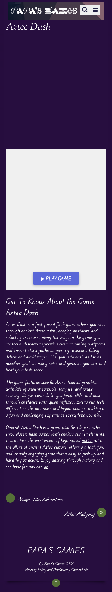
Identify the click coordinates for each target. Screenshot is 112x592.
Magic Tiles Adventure (36, 499)
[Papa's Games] (44, 10)
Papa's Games (54, 563)
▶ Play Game (56, 278)
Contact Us (79, 569)
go (46, 466)
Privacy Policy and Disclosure (46, 569)
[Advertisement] (56, 91)
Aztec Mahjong (83, 513)
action (87, 440)
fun (12, 415)
